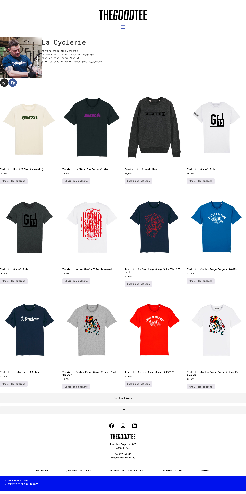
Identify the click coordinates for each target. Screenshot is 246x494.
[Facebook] (12, 82)
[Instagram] (4, 82)
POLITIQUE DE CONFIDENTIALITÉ (127, 470)
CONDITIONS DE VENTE (79, 470)
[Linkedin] (134, 426)
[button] (123, 27)
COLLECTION (42, 470)
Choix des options (13, 180)
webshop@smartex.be (123, 457)
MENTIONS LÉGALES (173, 470)
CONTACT (205, 470)
